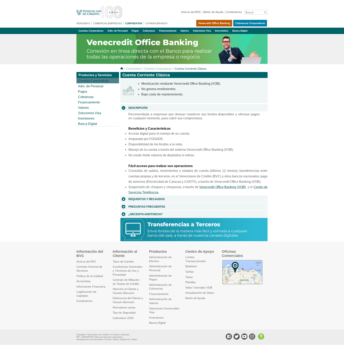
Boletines (191, 266)
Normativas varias (124, 307)
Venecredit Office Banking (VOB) (222, 187)
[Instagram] (251, 336)
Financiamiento (167, 30)
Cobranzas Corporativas (250, 23)
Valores (184, 30)
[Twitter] (236, 336)
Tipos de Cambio (123, 261)
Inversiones (221, 30)
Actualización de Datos (199, 292)
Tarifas (189, 271)
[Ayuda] (260, 336)
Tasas (189, 277)
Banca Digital (239, 30)
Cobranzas (149, 30)
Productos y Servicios (95, 75)
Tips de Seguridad (124, 312)
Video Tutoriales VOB (198, 287)
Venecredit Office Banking (214, 23)
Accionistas (83, 281)
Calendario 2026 (123, 318)
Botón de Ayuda (195, 298)
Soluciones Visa (202, 30)
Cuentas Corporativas (91, 30)
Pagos (135, 30)
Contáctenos (84, 300)
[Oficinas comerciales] (242, 284)
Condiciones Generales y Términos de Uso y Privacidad (127, 270)
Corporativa (133, 68)
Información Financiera (91, 286)
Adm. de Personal (118, 30)
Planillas (190, 282)
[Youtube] (243, 336)
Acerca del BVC (86, 261)
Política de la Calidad (89, 276)
